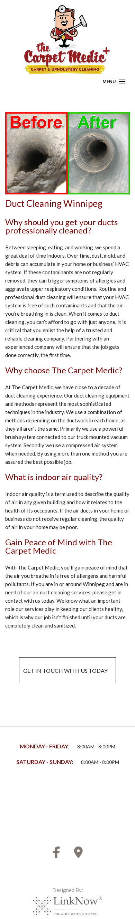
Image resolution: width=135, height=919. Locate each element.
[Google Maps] (78, 854)
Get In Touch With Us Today (66, 670)
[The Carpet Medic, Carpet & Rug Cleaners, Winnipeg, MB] (31, 801)
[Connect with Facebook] (56, 854)
